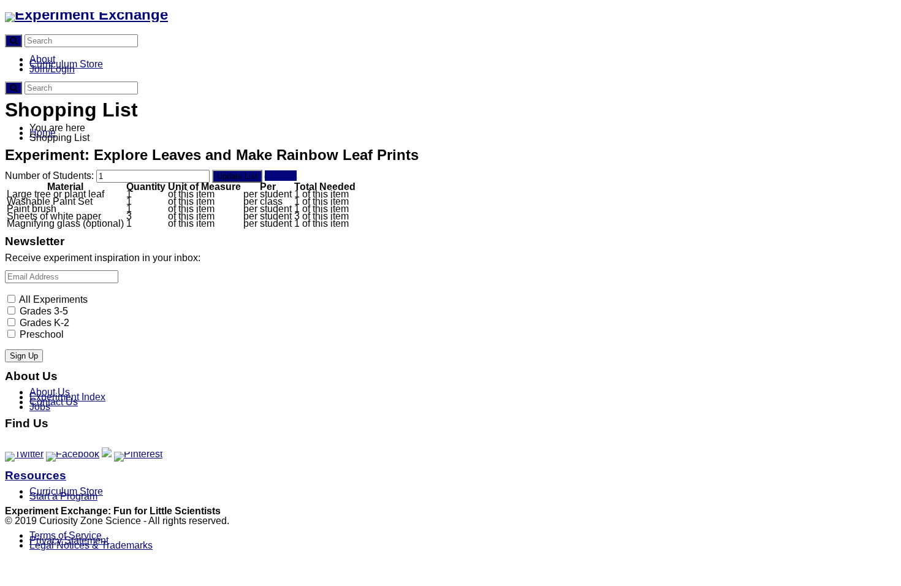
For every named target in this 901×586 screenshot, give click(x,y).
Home (42, 132)
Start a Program (63, 496)
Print (285, 175)
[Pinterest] (138, 454)
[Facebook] (72, 454)
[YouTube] (107, 454)
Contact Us (53, 402)
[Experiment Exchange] (86, 14)
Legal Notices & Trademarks (91, 545)
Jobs (39, 406)
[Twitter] (24, 454)
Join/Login (52, 69)
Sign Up (24, 355)
